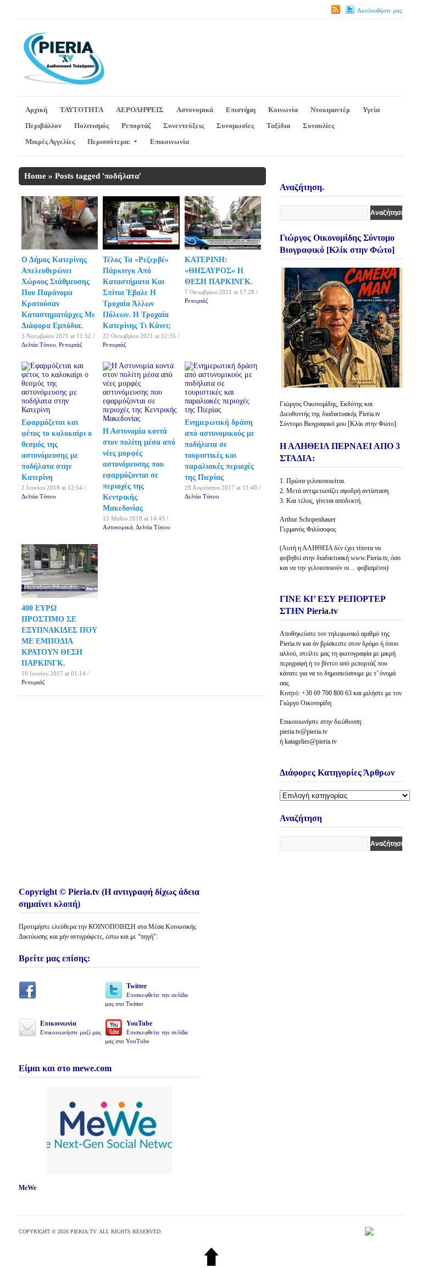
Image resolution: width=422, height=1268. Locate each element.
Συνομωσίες (235, 125)
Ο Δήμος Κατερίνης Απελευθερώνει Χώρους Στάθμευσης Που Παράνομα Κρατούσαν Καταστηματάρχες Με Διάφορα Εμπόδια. (58, 293)
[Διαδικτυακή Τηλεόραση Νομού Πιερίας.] (63, 83)
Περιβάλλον (43, 125)
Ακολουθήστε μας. (380, 10)
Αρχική (36, 110)
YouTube (146, 1032)
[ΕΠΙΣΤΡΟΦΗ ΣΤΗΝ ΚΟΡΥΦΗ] (211, 1263)
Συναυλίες (318, 125)
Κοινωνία (283, 110)
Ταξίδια (278, 125)
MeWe (27, 1188)
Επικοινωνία (169, 141)
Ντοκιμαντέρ (330, 110)
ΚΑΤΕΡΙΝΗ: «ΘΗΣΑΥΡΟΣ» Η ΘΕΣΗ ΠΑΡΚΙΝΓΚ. (219, 271)
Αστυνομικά (194, 110)
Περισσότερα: (108, 141)
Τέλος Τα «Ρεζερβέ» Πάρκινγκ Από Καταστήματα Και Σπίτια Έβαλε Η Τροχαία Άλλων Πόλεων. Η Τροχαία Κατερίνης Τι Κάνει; (137, 293)
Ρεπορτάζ (136, 125)
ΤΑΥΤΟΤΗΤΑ (81, 110)
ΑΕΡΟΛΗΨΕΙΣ (140, 110)
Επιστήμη (241, 110)
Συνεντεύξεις (183, 125)
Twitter (146, 994)
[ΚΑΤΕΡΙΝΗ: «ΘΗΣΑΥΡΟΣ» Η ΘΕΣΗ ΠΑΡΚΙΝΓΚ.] (223, 247)
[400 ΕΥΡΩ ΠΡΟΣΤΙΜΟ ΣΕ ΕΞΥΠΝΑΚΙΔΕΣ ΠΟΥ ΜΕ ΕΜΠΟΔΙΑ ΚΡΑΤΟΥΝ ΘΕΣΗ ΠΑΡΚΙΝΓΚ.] (59, 595)
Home (35, 175)
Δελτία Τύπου (38, 344)
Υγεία (371, 110)
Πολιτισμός (91, 125)
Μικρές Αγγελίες (50, 141)
